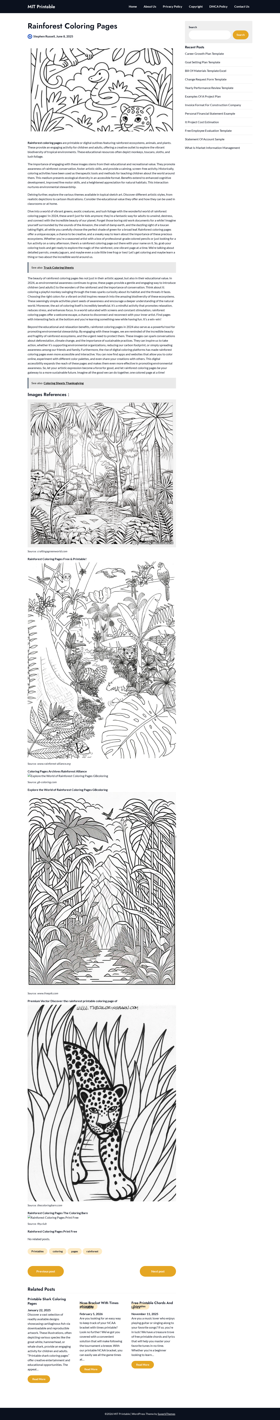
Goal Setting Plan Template (202, 62)
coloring (58, 1251)
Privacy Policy (172, 6)
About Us (150, 6)
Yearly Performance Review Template (209, 88)
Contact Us (241, 6)
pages (74, 1251)
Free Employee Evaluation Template (208, 130)
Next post (158, 1271)
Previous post (45, 1271)
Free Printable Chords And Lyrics (152, 1305)
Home (133, 6)
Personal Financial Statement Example (210, 113)
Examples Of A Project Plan (203, 96)
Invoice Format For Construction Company (213, 105)
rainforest (92, 1251)
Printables (37, 1251)
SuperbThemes (166, 1413)
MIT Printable (41, 7)
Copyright (196, 6)
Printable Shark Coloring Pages (47, 1301)
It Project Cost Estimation (202, 122)
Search (193, 27)
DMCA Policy (218, 6)
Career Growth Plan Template (204, 53)
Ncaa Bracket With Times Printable (99, 1305)
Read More (38, 1379)
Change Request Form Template (205, 79)
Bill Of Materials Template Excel (205, 70)
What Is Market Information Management (212, 147)
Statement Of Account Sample (204, 139)
